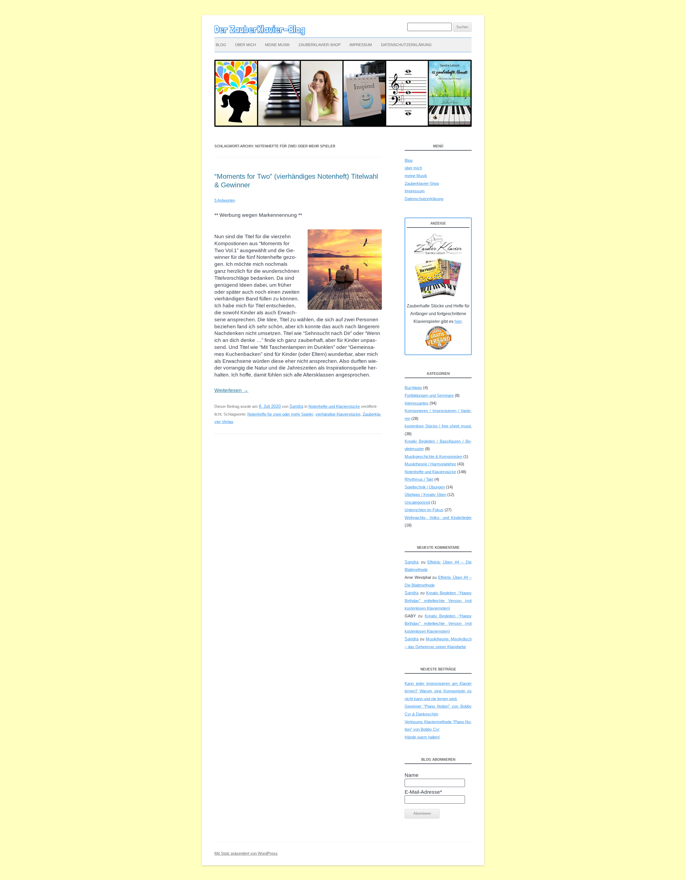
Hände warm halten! (422, 737)
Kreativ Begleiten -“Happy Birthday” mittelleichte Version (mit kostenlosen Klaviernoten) (438, 600)
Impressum (360, 45)
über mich (245, 45)
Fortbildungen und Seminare (429, 395)
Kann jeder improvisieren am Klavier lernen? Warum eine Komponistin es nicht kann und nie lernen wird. (438, 691)
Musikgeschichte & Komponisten (433, 456)
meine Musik (277, 45)
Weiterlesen (231, 390)
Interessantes (416, 403)
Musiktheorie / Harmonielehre (430, 464)
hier (458, 321)
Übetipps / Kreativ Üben (425, 494)
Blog (221, 45)
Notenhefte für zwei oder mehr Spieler (280, 414)
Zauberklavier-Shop (320, 45)
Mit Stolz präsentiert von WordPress (246, 853)
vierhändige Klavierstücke (337, 414)
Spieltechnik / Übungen (425, 487)
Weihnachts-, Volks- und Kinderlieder (438, 517)
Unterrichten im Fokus (424, 510)
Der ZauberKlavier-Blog (259, 29)
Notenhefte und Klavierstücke (334, 406)
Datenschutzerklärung (406, 45)
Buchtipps (413, 387)
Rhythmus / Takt (419, 479)
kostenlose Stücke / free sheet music (438, 426)
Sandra (296, 406)
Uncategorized (417, 502)
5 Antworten (224, 200)
